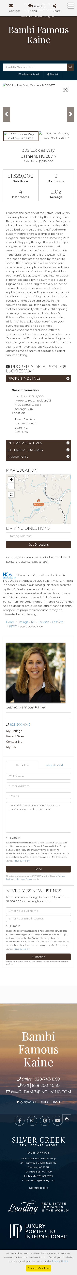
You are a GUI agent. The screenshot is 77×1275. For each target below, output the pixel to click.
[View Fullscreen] (11, 494)
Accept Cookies (39, 1268)
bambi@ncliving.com (47, 1091)
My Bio (11, 747)
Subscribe (38, 957)
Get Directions (39, 544)
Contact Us (22, 764)
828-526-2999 (45, 1175)
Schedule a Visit (54, 764)
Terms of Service (25, 879)
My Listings (14, 731)
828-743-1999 (47, 1079)
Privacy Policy (21, 860)
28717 (13, 626)
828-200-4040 (20, 724)
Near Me (54, 74)
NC (33, 622)
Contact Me (14, 742)
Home (10, 622)
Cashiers (57, 622)
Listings (23, 622)
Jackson (43, 622)
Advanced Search (30, 74)
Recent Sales (15, 736)
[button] (70, 67)
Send (38, 869)
